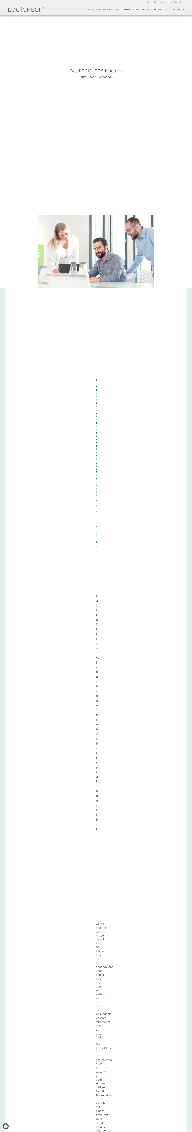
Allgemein (97, 536)
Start (148, 2)
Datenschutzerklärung (176, 2)
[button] (5, 1126)
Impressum (162, 2)
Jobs (154, 2)
